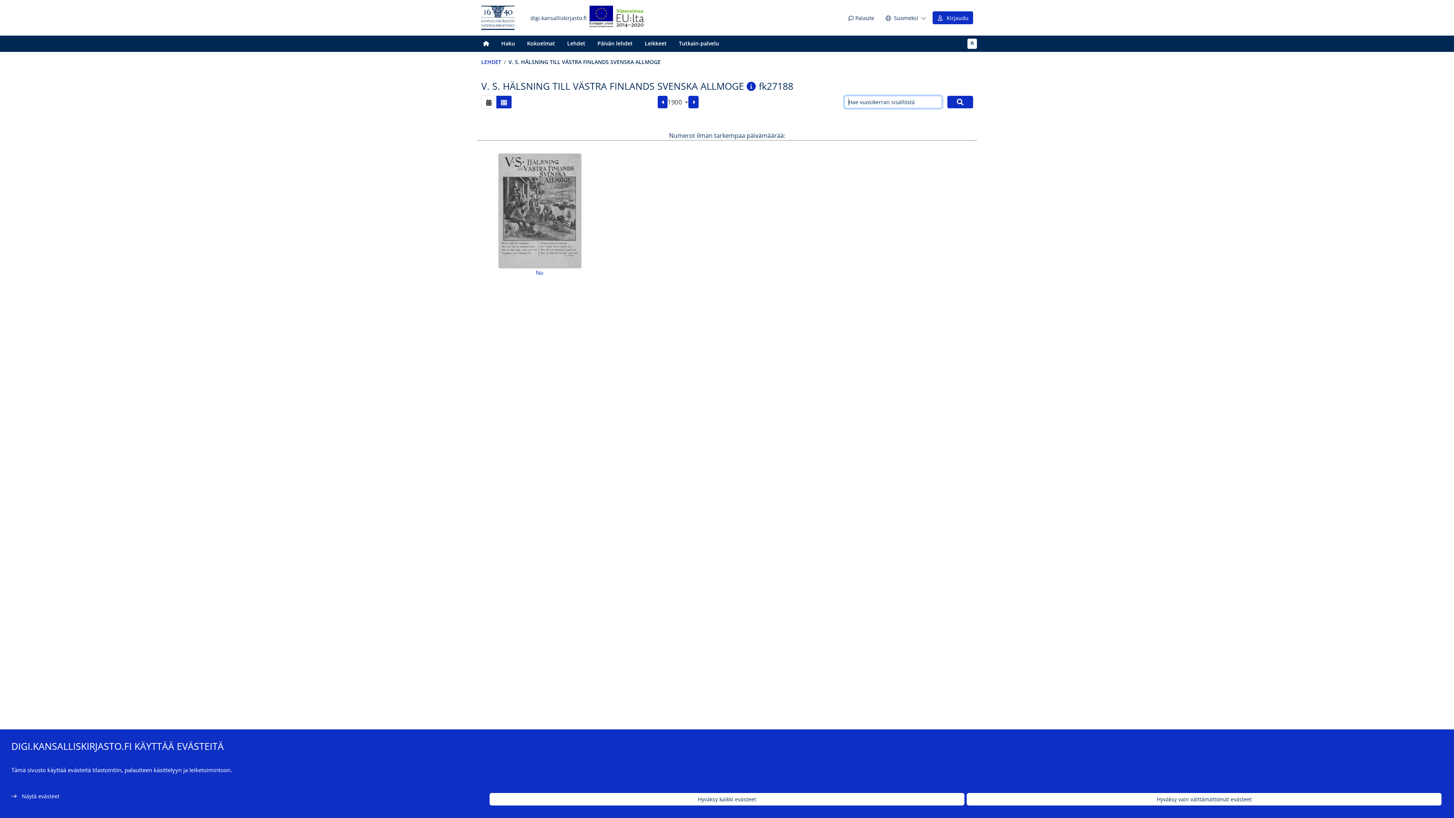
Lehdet (576, 43)
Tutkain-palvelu (699, 43)
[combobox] (678, 102)
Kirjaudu (956, 18)
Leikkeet (656, 43)
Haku (508, 43)
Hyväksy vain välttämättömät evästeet (1204, 799)
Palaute (864, 18)
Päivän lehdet (615, 43)
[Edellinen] (663, 102)
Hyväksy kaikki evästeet (727, 799)
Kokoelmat (541, 43)
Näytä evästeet (40, 796)
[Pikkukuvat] (504, 102)
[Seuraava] (693, 102)
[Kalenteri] (489, 102)
